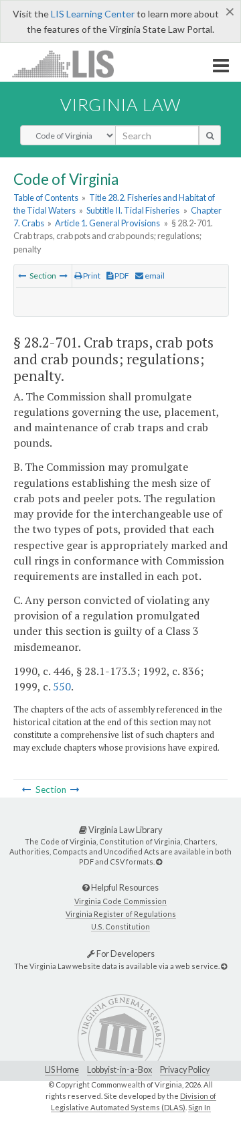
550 (62, 686)
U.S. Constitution (120, 926)
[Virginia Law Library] (159, 861)
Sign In (199, 1107)
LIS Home (62, 1070)
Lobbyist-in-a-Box (119, 1070)
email (154, 276)
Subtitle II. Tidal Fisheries (132, 210)
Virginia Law (120, 104)
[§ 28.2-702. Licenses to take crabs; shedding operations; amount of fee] (64, 276)
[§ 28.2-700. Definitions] (22, 276)
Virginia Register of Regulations (121, 913)
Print (91, 276)
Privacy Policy (185, 1070)
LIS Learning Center (93, 13)
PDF (121, 276)
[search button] (210, 135)
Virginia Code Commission (120, 901)
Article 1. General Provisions (107, 223)
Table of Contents (45, 197)
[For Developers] (224, 966)
